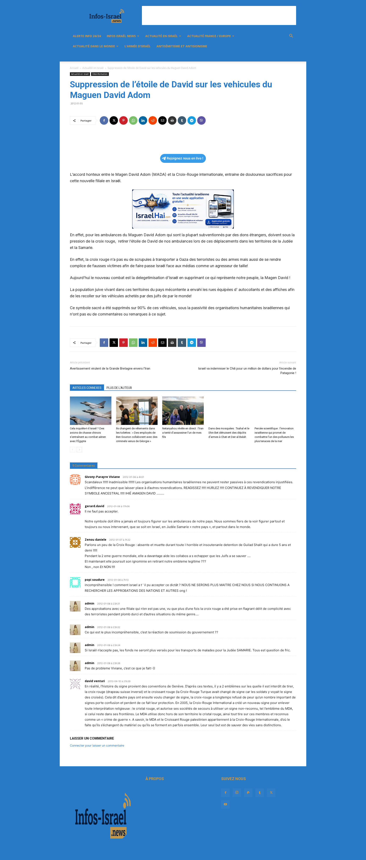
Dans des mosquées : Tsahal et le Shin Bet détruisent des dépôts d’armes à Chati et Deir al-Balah (228, 432)
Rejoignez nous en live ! (185, 158)
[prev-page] (72, 449)
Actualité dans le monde (94, 46)
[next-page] (79, 449)
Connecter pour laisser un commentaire (97, 745)
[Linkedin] (143, 120)
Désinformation (100, 74)
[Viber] (201, 120)
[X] (274, 56)
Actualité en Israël (161, 36)
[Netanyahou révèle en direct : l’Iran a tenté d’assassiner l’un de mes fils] (183, 410)
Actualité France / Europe (209, 36)
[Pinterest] (123, 120)
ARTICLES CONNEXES (86, 388)
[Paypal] (260, 56)
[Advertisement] (219, 15)
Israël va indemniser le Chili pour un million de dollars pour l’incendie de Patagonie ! (247, 371)
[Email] (162, 120)
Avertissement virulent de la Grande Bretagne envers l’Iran (110, 368)
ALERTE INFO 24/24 (87, 36)
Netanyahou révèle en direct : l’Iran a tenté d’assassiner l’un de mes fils (183, 432)
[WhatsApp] (133, 120)
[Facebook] (246, 56)
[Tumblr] (267, 56)
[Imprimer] (172, 120)
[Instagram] (253, 56)
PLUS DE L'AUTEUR (119, 388)
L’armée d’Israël (138, 46)
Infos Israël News (121, 36)
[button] (291, 36)
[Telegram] (191, 120)
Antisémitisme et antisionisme (182, 46)
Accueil (74, 68)
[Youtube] (282, 56)
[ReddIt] (152, 120)
